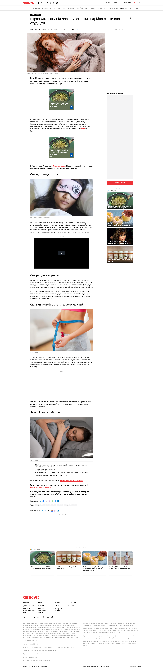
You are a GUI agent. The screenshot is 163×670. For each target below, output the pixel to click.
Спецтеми (117, 2)
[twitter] (29, 617)
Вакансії (71, 606)
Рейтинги (127, 2)
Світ (86, 8)
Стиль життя (102, 8)
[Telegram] (44, 3)
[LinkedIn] (56, 3)
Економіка (114, 8)
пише (83, 129)
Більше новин (120, 183)
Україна (80, 8)
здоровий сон (71, 505)
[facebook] (24, 617)
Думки (108, 2)
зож (60, 505)
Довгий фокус (28, 606)
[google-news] (48, 617)
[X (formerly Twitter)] (41, 3)
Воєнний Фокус (59, 8)
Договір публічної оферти (42, 610)
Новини (26, 603)
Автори (41, 606)
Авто (131, 8)
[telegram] (34, 617)
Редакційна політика (57, 609)
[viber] (43, 617)
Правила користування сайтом (29, 610)
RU (135, 2)
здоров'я (40, 505)
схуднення (51, 505)
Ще (137, 8)
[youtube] (38, 617)
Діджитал (123, 8)
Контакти (105, 666)
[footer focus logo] (31, 597)
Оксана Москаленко (38, 29)
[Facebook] (38, 3)
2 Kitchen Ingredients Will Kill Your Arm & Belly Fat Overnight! (119, 207)
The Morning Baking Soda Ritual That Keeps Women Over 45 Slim (119, 224)
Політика (71, 8)
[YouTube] (47, 3)
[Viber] (50, 3)
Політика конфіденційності (92, 666)
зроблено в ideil (135, 666)
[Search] (138, 2)
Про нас (56, 606)
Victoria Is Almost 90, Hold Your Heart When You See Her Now (118, 242)
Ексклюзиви (46, 8)
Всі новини (36, 8)
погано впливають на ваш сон (71, 480)
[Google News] (53, 3)
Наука (93, 8)
